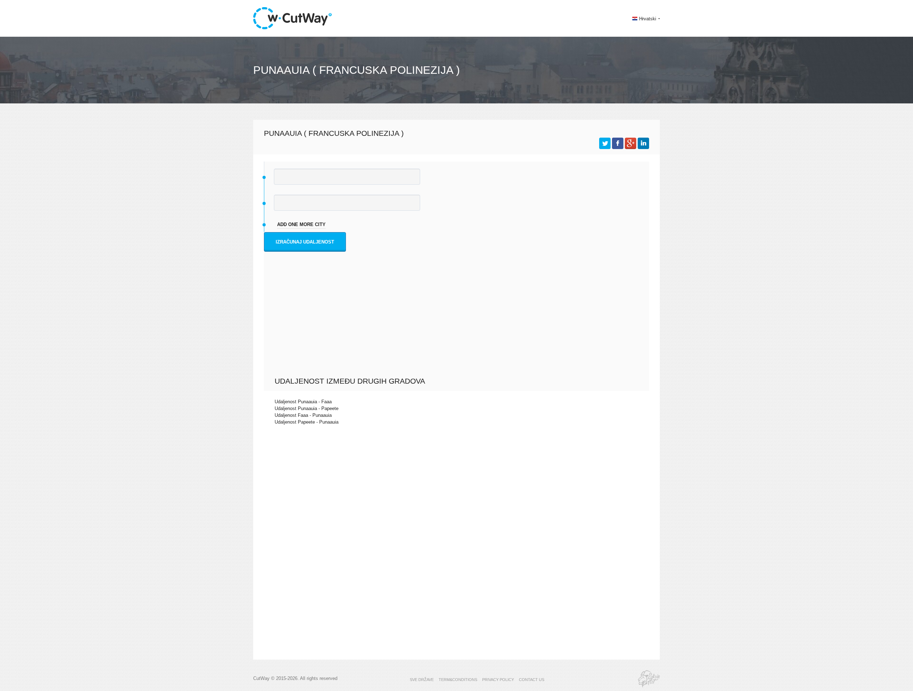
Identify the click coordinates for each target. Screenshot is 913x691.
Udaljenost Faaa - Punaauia (303, 415)
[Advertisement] (458, 323)
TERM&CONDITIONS (458, 679)
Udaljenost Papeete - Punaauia (306, 422)
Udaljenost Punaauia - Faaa (303, 401)
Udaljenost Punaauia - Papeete (306, 408)
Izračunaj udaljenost (305, 242)
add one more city (301, 224)
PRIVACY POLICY (498, 679)
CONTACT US (531, 679)
